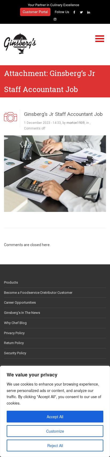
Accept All (55, 416)
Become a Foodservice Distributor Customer (38, 293)
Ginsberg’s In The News (22, 313)
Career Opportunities (20, 302)
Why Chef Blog (15, 323)
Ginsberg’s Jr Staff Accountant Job (63, 114)
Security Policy (15, 353)
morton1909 (75, 123)
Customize (55, 431)
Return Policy (14, 343)
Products (11, 282)
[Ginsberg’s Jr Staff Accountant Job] (55, 173)
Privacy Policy (14, 333)
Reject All (55, 445)
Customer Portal (35, 11)
